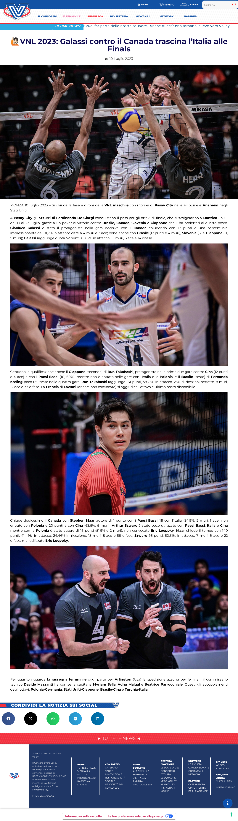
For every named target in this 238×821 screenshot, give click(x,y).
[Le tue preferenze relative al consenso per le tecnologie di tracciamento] (231, 814)
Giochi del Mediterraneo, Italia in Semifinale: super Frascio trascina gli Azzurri (154, 26)
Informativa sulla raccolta (83, 816)
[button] (8, 718)
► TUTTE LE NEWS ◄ (119, 738)
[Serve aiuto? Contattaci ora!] (227, 803)
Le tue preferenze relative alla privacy (135, 816)
